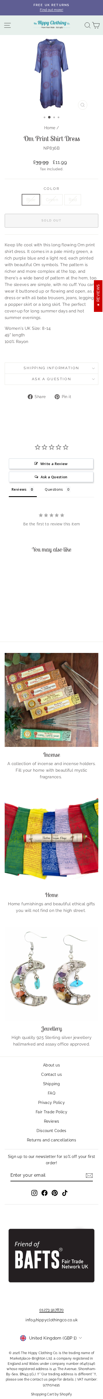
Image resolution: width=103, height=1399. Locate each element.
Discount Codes (51, 1130)
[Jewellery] (51, 974)
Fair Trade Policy (51, 1112)
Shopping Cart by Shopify (51, 1394)
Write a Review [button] (54, 463)
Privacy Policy (51, 1102)
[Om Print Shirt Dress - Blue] (16, 622)
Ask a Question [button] (54, 476)
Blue (31, 199)
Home (49, 128)
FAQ (51, 1093)
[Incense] (51, 700)
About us (51, 1065)
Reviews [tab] (19, 489)
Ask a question (51, 379)
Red (73, 199)
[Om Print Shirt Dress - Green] (22, 622)
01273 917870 (51, 1310)
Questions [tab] (54, 489)
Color (52, 189)
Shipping (51, 1084)
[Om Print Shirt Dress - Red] (29, 622)
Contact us (51, 1074)
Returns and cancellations (51, 1140)
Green (52, 199)
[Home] (51, 840)
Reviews (51, 1121)
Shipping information (51, 368)
